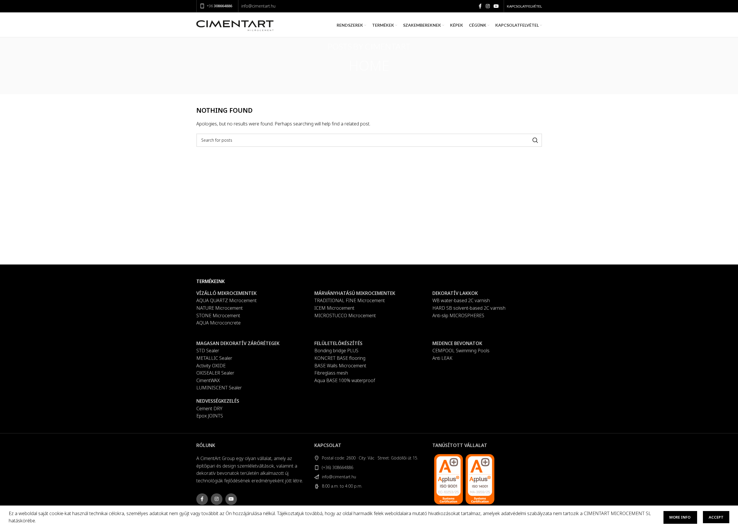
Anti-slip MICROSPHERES (458, 315)
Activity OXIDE (211, 365)
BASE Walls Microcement (340, 365)
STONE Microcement (218, 315)
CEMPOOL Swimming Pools (460, 350)
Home (369, 65)
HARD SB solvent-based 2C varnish (468, 308)
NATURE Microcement (219, 308)
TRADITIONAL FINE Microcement (349, 300)
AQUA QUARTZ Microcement (226, 300)
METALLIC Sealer (214, 358)
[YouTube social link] (496, 6)
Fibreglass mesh (331, 373)
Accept (716, 517)
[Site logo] (234, 24)
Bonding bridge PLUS (336, 350)
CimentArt (388, 46)
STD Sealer (207, 350)
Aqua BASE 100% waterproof (344, 380)
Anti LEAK (442, 358)
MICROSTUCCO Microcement (345, 315)
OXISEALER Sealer (215, 373)
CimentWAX (208, 380)
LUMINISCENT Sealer (219, 387)
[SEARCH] (535, 140)
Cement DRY (209, 408)
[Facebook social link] (480, 6)
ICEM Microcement (334, 308)
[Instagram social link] (488, 6)
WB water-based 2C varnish (461, 300)
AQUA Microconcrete (218, 323)
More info (680, 517)
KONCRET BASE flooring (339, 358)
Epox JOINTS (209, 416)
